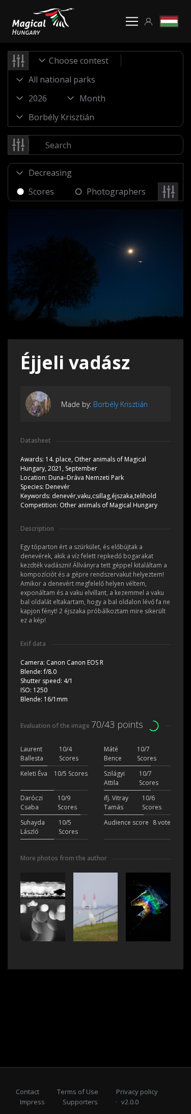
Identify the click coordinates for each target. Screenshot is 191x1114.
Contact (27, 1091)
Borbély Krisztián (120, 404)
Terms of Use (77, 1091)
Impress (32, 1101)
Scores (41, 191)
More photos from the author (63, 858)
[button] (149, 21)
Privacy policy (137, 1091)
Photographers (116, 191)
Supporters (80, 1101)
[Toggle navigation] (132, 21)
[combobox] (75, 61)
